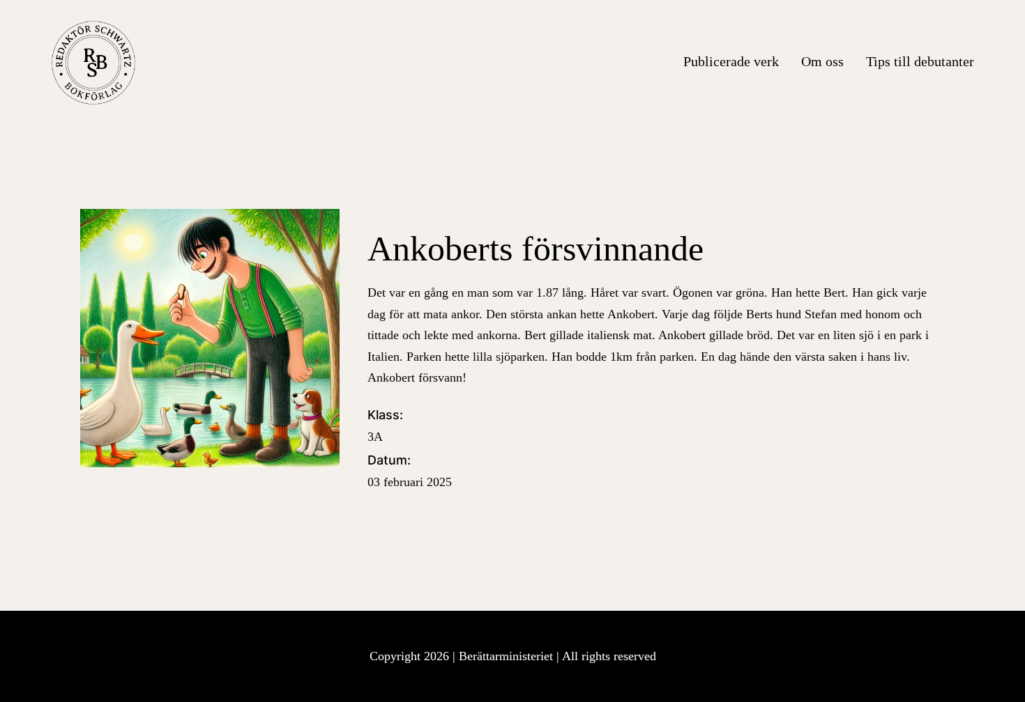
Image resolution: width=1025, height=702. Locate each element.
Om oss (822, 61)
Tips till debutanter (920, 61)
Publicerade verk (731, 61)
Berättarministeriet (507, 656)
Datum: (409, 471)
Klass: (385, 425)
